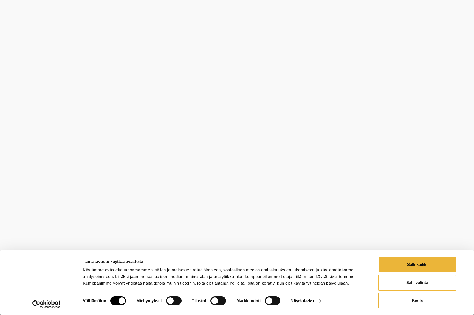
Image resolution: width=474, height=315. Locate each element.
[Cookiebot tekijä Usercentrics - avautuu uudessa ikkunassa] (46, 304)
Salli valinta (417, 282)
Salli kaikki (417, 264)
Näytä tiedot (302, 301)
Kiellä (417, 300)
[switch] (174, 300)
